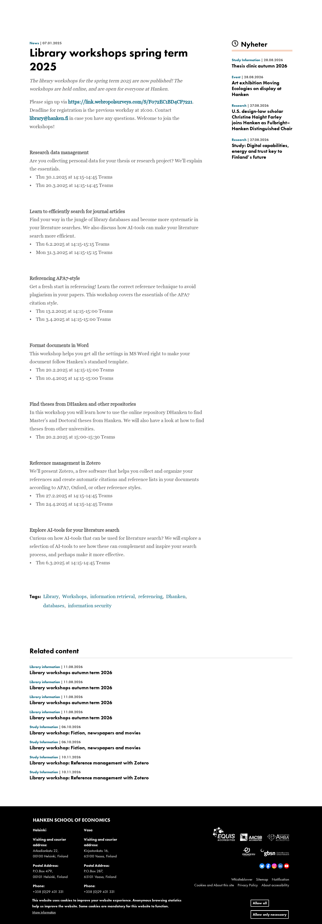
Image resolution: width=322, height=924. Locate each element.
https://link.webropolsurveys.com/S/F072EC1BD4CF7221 (130, 102)
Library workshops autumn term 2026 (71, 672)
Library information (45, 667)
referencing (150, 596)
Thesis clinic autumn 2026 (259, 66)
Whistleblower (241, 879)
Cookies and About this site (214, 885)
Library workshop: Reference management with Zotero (89, 763)
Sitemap (262, 879)
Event (236, 77)
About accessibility (275, 885)
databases (53, 606)
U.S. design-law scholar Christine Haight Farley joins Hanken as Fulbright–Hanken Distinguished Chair (262, 120)
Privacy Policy (248, 885)
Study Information (246, 60)
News (34, 43)
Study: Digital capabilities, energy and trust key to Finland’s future (260, 151)
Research (239, 105)
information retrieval (112, 596)
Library (51, 596)
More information (44, 912)
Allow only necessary (270, 914)
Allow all (260, 903)
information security (89, 606)
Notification (280, 879)
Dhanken (176, 596)
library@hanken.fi (49, 118)
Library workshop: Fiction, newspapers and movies (85, 733)
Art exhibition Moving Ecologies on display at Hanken (256, 89)
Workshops (74, 596)
